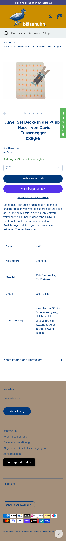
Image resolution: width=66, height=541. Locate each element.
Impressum (10, 430)
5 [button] (41, 113)
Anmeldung (17, 411)
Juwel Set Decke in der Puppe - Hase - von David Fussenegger (32, 46)
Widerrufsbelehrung (15, 436)
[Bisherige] (4, 113)
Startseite (7, 42)
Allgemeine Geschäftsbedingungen (24, 448)
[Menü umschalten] (4, 16)
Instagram (47, 2)
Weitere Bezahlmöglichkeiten (33, 197)
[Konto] (50, 15)
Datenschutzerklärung (16, 442)
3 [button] (33, 113)
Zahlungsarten (12, 453)
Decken (10, 152)
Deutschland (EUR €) (17, 504)
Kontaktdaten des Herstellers (22, 360)
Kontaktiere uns (63, 122)
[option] (33, 80)
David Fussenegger (12, 148)
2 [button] (29, 113)
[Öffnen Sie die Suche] (6, 33)
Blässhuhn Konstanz (32, 532)
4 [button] (37, 113)
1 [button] (25, 113)
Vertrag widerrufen (19, 462)
